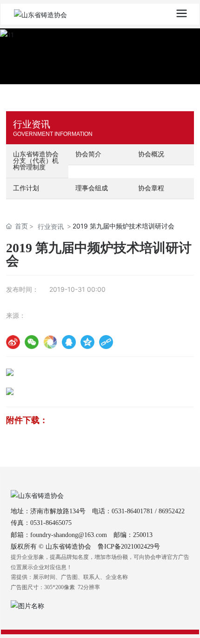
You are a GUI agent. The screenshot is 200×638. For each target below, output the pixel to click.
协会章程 (151, 188)
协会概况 (151, 154)
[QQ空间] (87, 342)
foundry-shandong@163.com (68, 534)
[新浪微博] (13, 342)
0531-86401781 (132, 511)
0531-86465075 (51, 522)
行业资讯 (51, 226)
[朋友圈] (50, 342)
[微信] (32, 342)
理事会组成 (91, 188)
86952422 (172, 511)
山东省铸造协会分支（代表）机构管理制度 (36, 161)
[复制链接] (106, 342)
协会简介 (88, 154)
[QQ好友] (69, 342)
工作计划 (26, 188)
